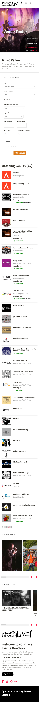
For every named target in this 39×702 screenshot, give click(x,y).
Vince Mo (35, 50)
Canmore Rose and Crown (22, 516)
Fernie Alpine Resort (20, 209)
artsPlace (16, 483)
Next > (9, 527)
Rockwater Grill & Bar (21, 494)
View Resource (32, 47)
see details (27, 202)
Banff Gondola (18, 306)
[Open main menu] (35, 3)
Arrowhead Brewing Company (24, 505)
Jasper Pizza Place (20, 317)
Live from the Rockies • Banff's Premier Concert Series (24, 350)
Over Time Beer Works (21, 276)
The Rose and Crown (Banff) (23, 371)
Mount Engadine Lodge (21, 220)
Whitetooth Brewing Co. (22, 430)
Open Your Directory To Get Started (16, 693)
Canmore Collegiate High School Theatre (22, 232)
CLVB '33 (16, 173)
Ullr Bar (16, 419)
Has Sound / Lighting (23, 130)
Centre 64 (17, 440)
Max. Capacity (21, 121)
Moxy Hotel (17, 261)
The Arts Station (19, 291)
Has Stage (7, 130)
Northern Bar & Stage (21, 473)
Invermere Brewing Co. (21, 194)
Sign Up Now (8, 674)
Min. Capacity (8, 121)
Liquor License (8, 113)
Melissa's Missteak (20, 361)
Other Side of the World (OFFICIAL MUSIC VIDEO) (15, 609)
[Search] (30, 3)
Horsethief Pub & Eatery (22, 327)
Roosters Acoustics (20, 338)
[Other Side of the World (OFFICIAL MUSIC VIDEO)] (16, 598)
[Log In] (25, 3)
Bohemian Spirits (19, 451)
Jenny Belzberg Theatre (21, 184)
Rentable (7, 99)
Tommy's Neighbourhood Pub (24, 397)
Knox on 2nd (17, 408)
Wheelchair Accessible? (11, 104)
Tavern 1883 (17, 382)
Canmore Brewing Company (23, 248)
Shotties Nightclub (20, 462)
